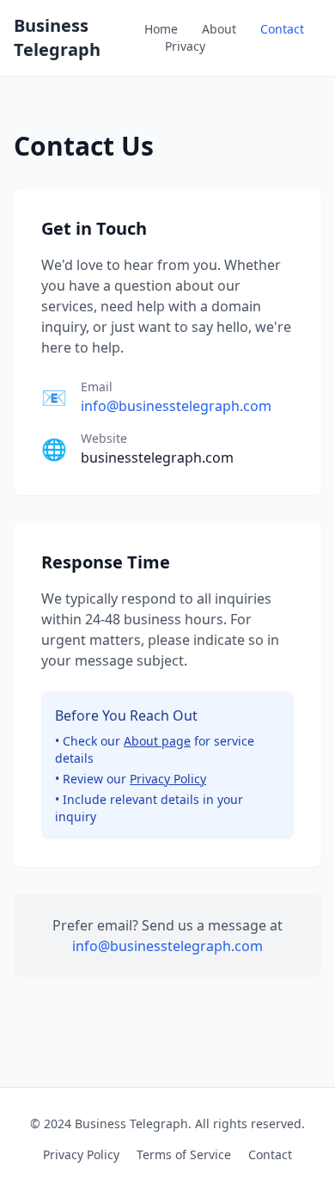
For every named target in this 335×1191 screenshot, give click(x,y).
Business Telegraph (57, 37)
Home (161, 29)
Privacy (185, 46)
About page (157, 741)
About (219, 29)
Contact (282, 29)
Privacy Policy (168, 778)
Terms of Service (184, 1154)
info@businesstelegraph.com (176, 405)
